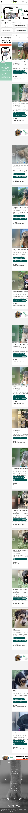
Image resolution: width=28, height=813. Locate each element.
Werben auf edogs (14, 792)
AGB (14, 786)
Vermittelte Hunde (14, 775)
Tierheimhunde (14, 773)
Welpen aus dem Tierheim (7, 25)
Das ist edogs (14, 783)
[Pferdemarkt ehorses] (11, 806)
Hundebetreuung (14, 768)
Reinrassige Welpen (21, 30)
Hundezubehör (14, 769)
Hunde (14, 766)
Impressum (14, 788)
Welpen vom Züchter (20, 25)
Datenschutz (14, 790)
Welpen (14, 771)
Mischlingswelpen (7, 30)
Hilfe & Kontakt (14, 785)
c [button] (13, 51)
